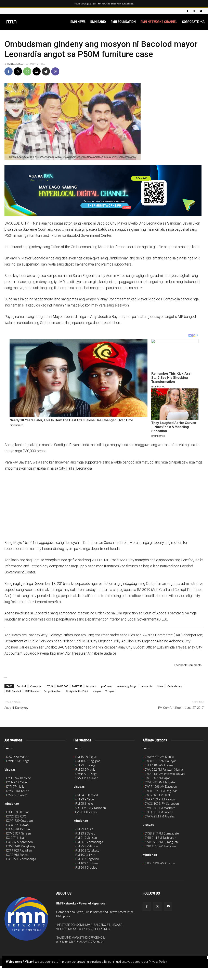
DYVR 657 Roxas (16, 795)
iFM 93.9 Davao (85, 833)
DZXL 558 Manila (17, 757)
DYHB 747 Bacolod (18, 778)
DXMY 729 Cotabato (19, 821)
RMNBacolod (32, 691)
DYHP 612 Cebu (16, 782)
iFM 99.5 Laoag (85, 765)
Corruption (36, 686)
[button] (203, 22)
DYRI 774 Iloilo (15, 786)
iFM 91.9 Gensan (86, 838)
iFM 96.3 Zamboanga (89, 842)
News (160, 686)
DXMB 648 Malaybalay (20, 846)
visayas (97, 691)
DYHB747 (77, 686)
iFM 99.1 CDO (84, 829)
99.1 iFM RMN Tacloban (90, 808)
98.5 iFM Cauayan (86, 778)
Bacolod (21, 686)
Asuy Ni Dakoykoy (16, 708)
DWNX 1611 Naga (17, 761)
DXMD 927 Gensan (18, 833)
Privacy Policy (158, 961)
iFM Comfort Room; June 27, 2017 (181, 708)
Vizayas (109, 691)
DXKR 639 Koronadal (19, 842)
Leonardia (146, 686)
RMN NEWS (78, 22)
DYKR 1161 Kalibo (17, 791)
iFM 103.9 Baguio (86, 757)
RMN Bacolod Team (15, 64)
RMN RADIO (98, 22)
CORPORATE (190, 22)
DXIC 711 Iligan (15, 838)
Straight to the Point (77, 691)
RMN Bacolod (13, 691)
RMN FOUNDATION (123, 22)
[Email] (36, 71)
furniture (91, 686)
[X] (194, 11)
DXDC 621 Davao (17, 825)
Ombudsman (174, 686)
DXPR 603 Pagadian (19, 850)
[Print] (46, 71)
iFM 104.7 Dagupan (87, 761)
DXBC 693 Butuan (17, 812)
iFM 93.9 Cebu (84, 799)
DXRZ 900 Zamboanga (21, 859)
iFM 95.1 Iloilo (84, 803)
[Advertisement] (104, 505)
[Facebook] (187, 11)
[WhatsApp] (27, 71)
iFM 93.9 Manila (85, 769)
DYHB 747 (62, 686)
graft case (106, 686)
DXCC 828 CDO (16, 816)
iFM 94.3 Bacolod (86, 795)
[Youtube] (201, 11)
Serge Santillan (52, 691)
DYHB (50, 686)
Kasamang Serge (126, 686)
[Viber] (55, 71)
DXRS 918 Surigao (17, 855)
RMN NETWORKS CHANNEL (159, 22)
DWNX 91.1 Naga (86, 774)
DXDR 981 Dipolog (18, 829)
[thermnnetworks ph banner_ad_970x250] (104, 190)
